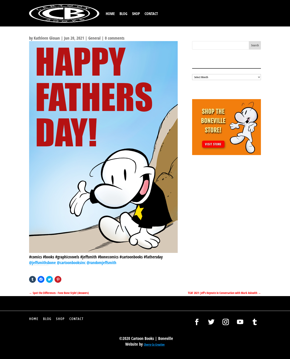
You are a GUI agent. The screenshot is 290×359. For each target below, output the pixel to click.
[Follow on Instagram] (225, 322)
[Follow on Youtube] (240, 322)
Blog (123, 13)
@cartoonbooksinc (72, 262)
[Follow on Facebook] (196, 322)
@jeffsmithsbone (43, 262)
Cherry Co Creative (154, 344)
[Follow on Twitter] (211, 322)
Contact (151, 13)
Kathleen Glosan (47, 38)
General (94, 38)
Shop (136, 13)
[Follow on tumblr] (254, 322)
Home (110, 13)
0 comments (114, 38)
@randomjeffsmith (101, 262)
